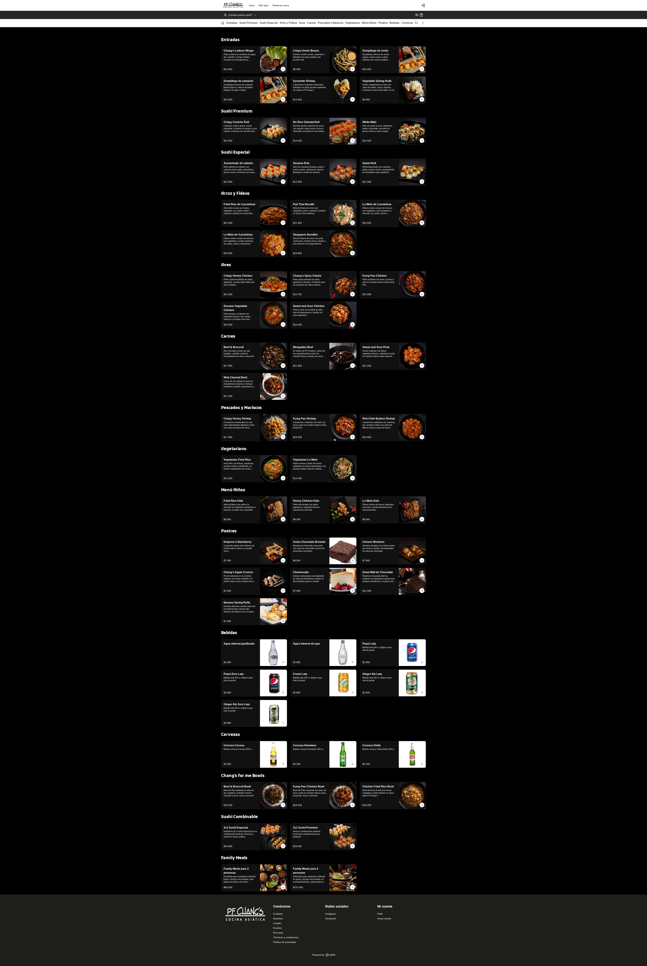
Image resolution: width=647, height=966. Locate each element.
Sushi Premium (248, 22)
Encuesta (278, 932)
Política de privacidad (284, 942)
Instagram (330, 913)
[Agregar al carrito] (283, 69)
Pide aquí (263, 5)
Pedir (380, 913)
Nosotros (278, 918)
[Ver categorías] (423, 23)
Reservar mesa (281, 5)
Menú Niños (369, 22)
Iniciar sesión (384, 918)
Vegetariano (352, 22)
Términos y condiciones (285, 937)
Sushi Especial (269, 22)
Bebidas (394, 22)
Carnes (311, 22)
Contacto (278, 913)
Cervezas (407, 22)
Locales (277, 923)
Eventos (277, 928)
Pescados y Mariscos (330, 22)
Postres (383, 22)
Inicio (251, 5)
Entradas (231, 22)
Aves (302, 22)
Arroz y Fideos (288, 22)
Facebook (330, 918)
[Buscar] (222, 23)
